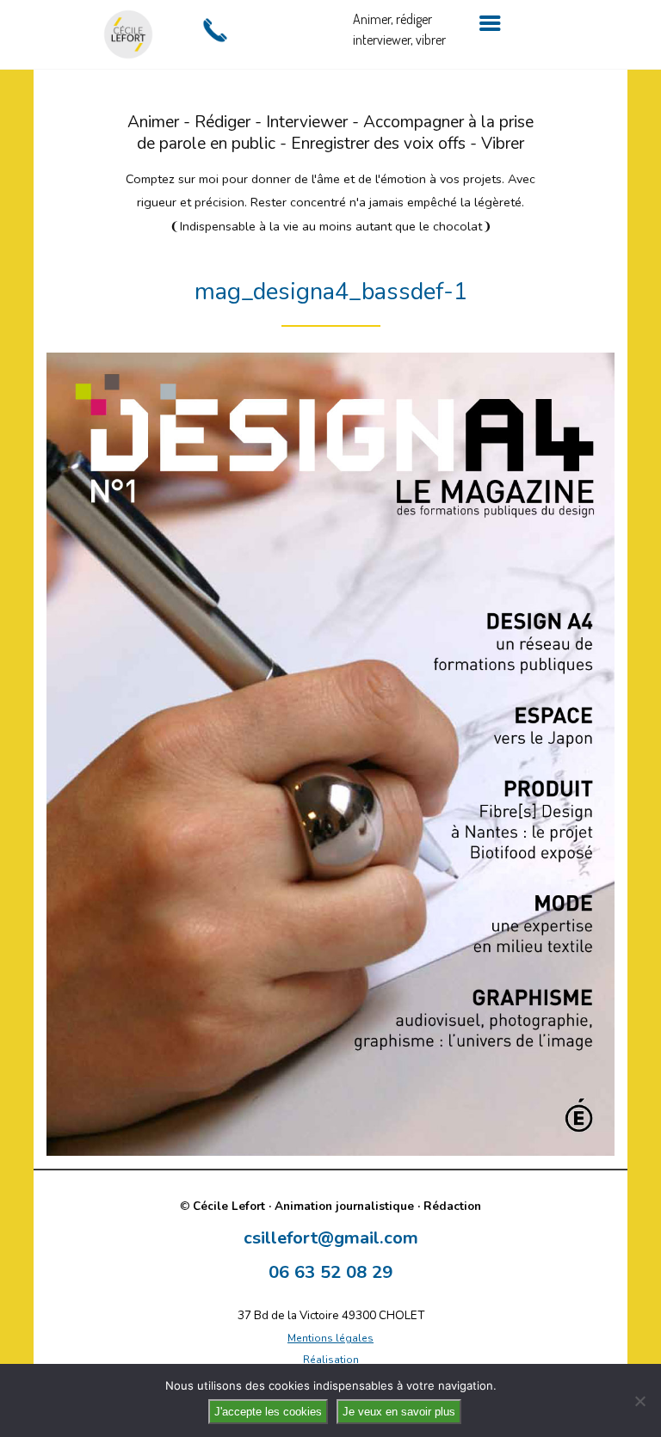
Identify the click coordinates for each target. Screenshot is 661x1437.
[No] (639, 1400)
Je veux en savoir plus (399, 1411)
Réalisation (331, 1359)
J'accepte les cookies (268, 1411)
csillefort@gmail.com (331, 1237)
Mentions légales (330, 1338)
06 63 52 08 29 (330, 1271)
